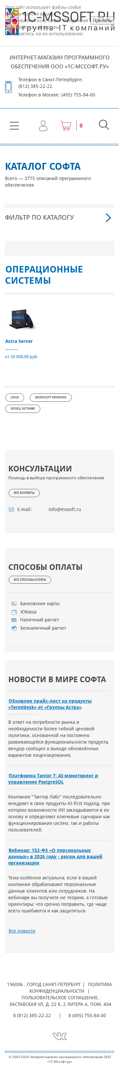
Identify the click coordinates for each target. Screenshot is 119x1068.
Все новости (22, 931)
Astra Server (19, 341)
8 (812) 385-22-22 (32, 1015)
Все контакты (24, 493)
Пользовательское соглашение (59, 997)
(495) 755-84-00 (78, 94)
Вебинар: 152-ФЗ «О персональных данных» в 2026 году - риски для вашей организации (55, 856)
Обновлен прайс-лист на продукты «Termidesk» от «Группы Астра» (50, 704)
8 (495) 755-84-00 (87, 1015)
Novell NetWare (23, 408)
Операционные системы (44, 275)
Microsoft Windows (50, 397)
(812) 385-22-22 (35, 86)
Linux (15, 397)
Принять (102, 20)
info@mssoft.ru (65, 509)
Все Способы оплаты (30, 579)
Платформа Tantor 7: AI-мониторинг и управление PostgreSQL (53, 779)
